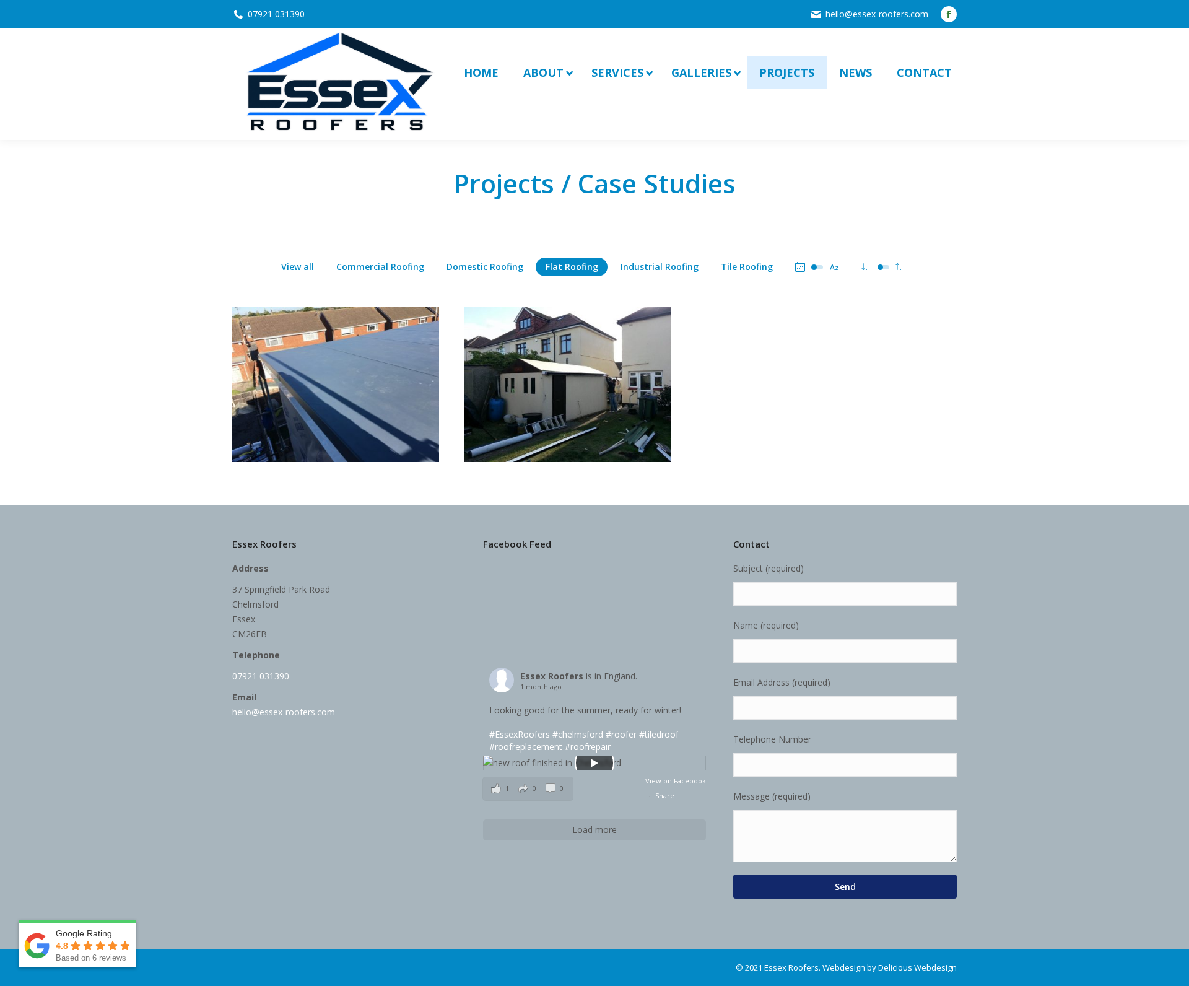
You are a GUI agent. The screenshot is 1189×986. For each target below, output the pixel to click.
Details (352, 370)
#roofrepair (588, 747)
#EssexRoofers (519, 734)
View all (297, 267)
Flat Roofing (572, 267)
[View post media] (595, 763)
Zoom (319, 370)
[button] (528, 788)
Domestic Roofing (484, 267)
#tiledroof (659, 734)
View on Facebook (675, 780)
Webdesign (843, 967)
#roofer (621, 734)
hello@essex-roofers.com (876, 14)
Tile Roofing (747, 267)
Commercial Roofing (380, 267)
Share (664, 795)
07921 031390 (276, 14)
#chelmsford (577, 734)
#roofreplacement (525, 747)
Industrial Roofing (660, 267)
